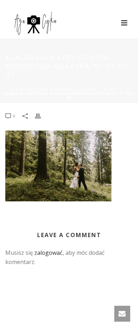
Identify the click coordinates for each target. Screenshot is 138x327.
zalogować (48, 253)
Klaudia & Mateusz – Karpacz (89, 89)
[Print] (41, 115)
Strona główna (29, 89)
